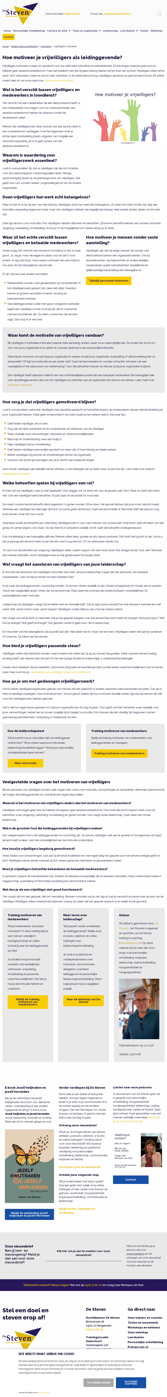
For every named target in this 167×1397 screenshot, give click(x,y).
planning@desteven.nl (117, 14)
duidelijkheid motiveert (16, 473)
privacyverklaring (135, 1254)
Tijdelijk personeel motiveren (109, 280)
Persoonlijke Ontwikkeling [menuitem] (29, 30)
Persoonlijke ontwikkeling (145, 1342)
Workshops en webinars (144, 1327)
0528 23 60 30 (72, 14)
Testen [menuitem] (144, 30)
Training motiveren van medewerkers (119, 753)
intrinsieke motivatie (19, 385)
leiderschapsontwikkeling (24, 46)
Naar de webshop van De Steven (83, 1000)
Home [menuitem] (7, 30)
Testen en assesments (143, 1322)
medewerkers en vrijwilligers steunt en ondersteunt (60, 672)
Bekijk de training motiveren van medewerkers (27, 1002)
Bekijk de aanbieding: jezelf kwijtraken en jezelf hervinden (29, 1214)
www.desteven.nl (130, 943)
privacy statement (44, 1392)
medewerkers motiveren (58, 80)
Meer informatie (25, 763)
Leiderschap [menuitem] (110, 30)
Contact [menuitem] (8, 37)
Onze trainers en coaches (145, 1317)
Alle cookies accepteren (131, 1382)
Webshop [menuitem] (156, 30)
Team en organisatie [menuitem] (85, 30)
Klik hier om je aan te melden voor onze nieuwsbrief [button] (83, 1253)
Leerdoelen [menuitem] (127, 30)
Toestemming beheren (98, 1382)
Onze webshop (138, 1332)
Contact (130, 1179)
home (5, 46)
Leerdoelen (136, 1337)
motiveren (46, 46)
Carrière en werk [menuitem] (57, 30)
